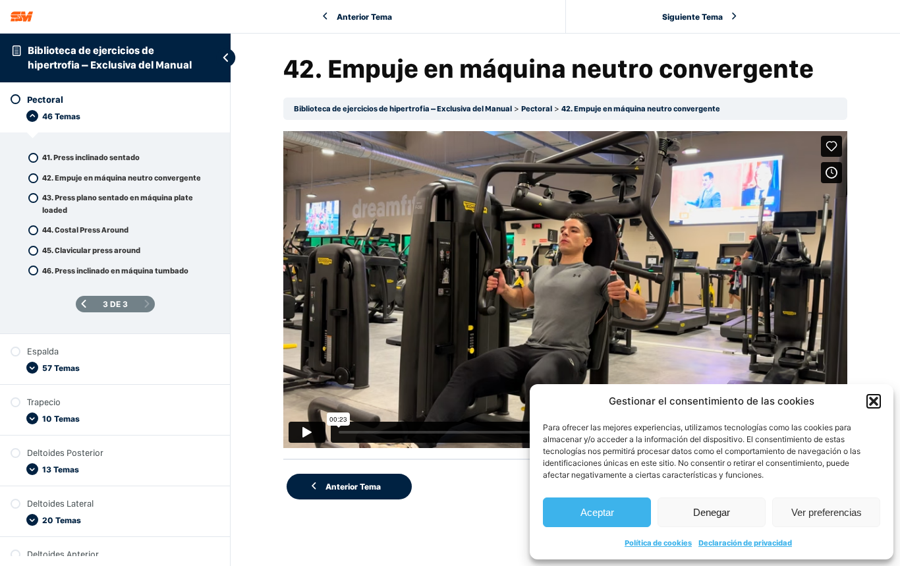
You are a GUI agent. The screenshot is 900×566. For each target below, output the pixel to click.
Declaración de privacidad (745, 543)
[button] (873, 401)
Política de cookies (658, 543)
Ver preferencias (826, 512)
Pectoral (536, 108)
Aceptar (597, 512)
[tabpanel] (565, 289)
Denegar (711, 512)
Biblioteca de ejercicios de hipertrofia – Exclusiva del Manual (403, 108)
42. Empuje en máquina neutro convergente (640, 108)
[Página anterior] (84, 304)
